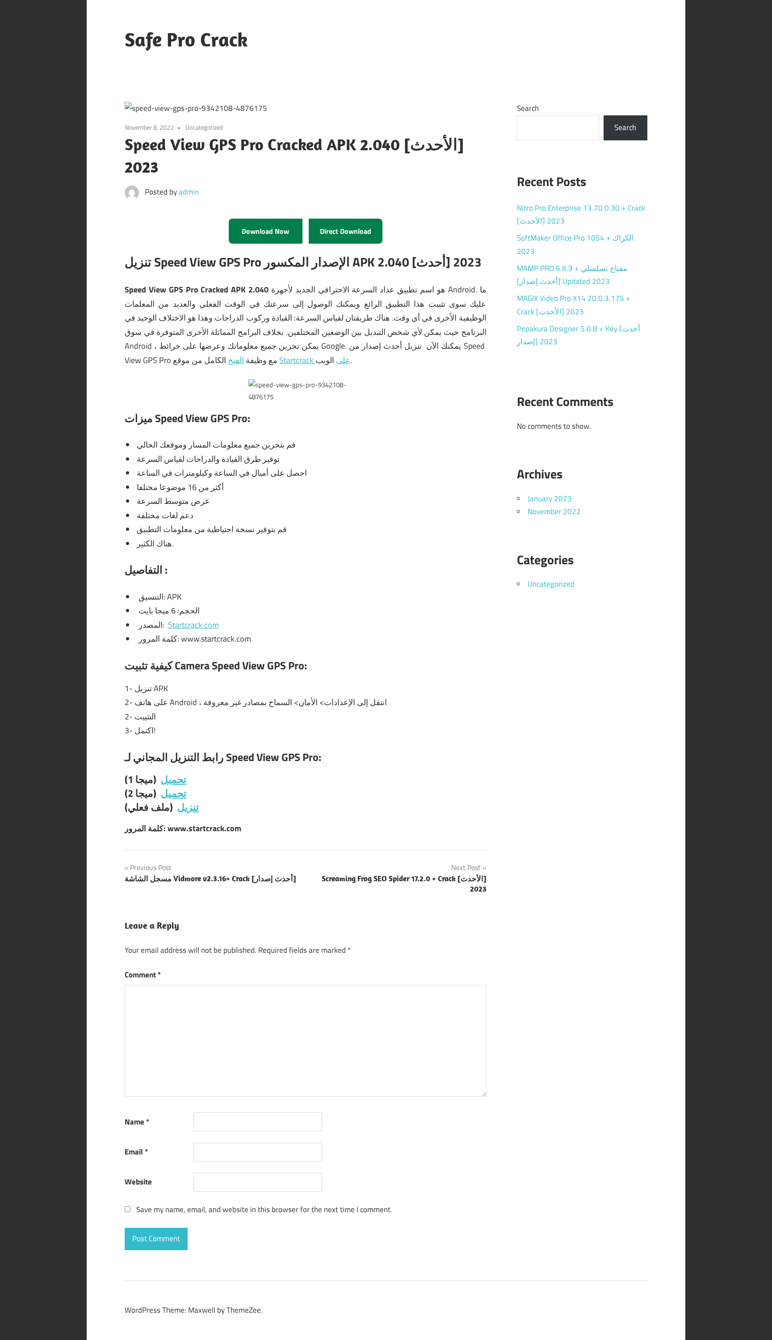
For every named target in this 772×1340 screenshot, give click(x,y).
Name (137, 1122)
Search (528, 108)
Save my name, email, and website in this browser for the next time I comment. (264, 1209)
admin (189, 192)
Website (138, 1182)
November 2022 (554, 511)
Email (136, 1152)
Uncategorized (551, 584)
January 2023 (550, 498)
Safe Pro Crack (186, 39)
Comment (143, 975)
